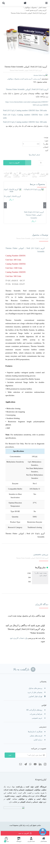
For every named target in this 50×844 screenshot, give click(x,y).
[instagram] (45, 764)
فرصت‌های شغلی (36, 736)
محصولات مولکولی (13, 79)
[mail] (20, 764)
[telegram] (25, 764)
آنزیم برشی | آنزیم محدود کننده (30, 79)
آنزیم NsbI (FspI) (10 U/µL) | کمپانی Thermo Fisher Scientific (34, 215)
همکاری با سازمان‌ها (35, 732)
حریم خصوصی (37, 718)
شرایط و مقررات (36, 714)
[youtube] (35, 764)
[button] (3, 3)
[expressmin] (43, 174)
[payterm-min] (25, 174)
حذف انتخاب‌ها (34, 155)
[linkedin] (40, 764)
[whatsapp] (30, 764)
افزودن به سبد (14, 163)
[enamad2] (14, 807)
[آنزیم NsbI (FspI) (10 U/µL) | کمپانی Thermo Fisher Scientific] (34, 198)
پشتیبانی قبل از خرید (35, 692)
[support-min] (34, 173)
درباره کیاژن (38, 740)
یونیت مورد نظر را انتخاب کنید (45, 143)
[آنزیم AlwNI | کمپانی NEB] (11, 190)
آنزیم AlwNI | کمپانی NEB (11, 196)
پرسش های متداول (35, 688)
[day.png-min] (16, 173)
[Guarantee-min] (7, 173)
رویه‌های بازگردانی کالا (34, 710)
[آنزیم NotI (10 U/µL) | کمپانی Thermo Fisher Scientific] (25, 39)
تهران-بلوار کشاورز (35, 696)
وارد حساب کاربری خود (18, 638)
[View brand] (41, 75)
